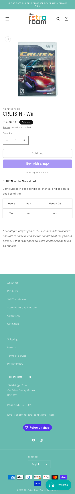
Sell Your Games (16, 299)
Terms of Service (16, 355)
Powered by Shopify (49, 490)
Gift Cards (13, 323)
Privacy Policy (15, 364)
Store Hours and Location (22, 307)
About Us (12, 282)
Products (12, 291)
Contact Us (13, 315)
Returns (12, 347)
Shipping (6, 127)
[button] (7, 19)
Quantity (7, 133)
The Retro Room (31, 490)
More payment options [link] (37, 172)
